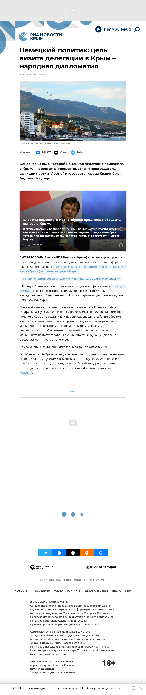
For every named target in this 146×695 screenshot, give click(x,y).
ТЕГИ (128, 591)
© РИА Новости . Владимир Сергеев (35, 143)
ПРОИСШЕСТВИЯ (83, 580)
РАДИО (58, 591)
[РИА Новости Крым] (40, 36)
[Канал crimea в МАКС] (101, 552)
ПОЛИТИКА (47, 580)
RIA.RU (116, 591)
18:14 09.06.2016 (28, 74)
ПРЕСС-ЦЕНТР (41, 591)
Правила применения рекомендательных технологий (64, 625)
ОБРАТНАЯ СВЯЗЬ (97, 591)
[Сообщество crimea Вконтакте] (59, 552)
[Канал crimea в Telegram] (45, 552)
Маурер (25, 373)
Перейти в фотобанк (62, 143)
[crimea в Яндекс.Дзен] (73, 552)
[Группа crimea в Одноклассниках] (87, 552)
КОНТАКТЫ (73, 591)
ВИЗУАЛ (101, 580)
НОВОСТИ (21, 591)
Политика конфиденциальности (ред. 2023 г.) (58, 621)
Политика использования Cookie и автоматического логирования (71, 617)
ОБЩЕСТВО (63, 580)
